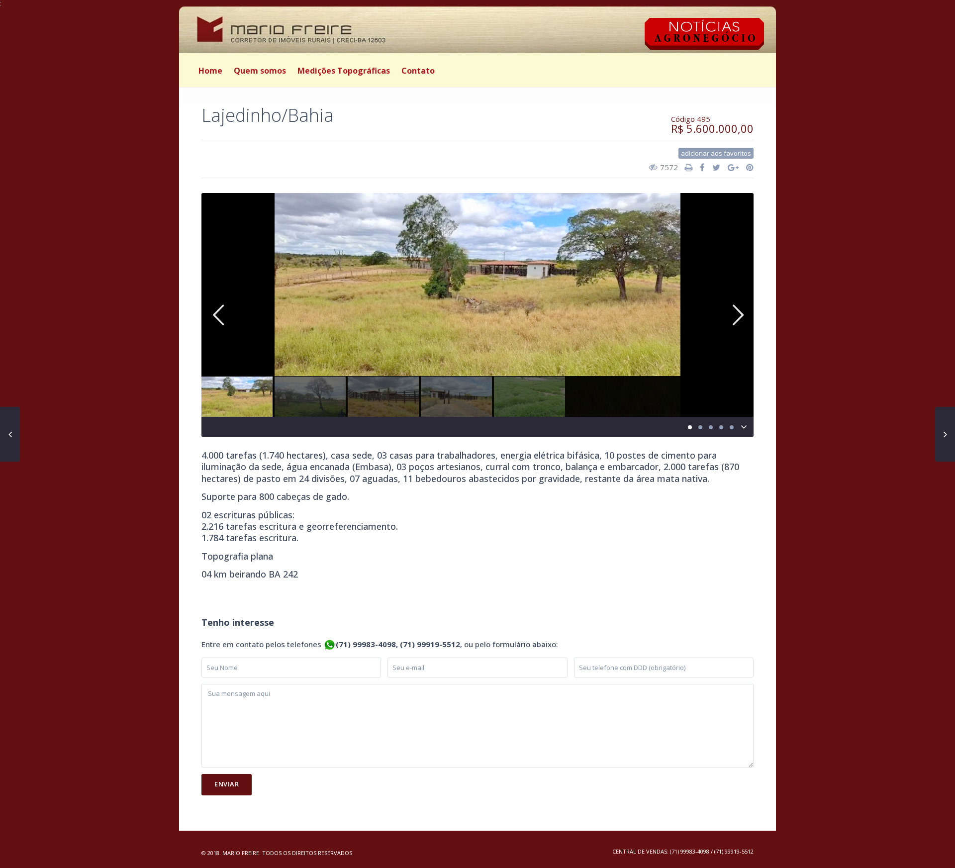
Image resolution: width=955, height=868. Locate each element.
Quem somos (260, 70)
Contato (418, 70)
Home (210, 70)
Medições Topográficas (343, 70)
